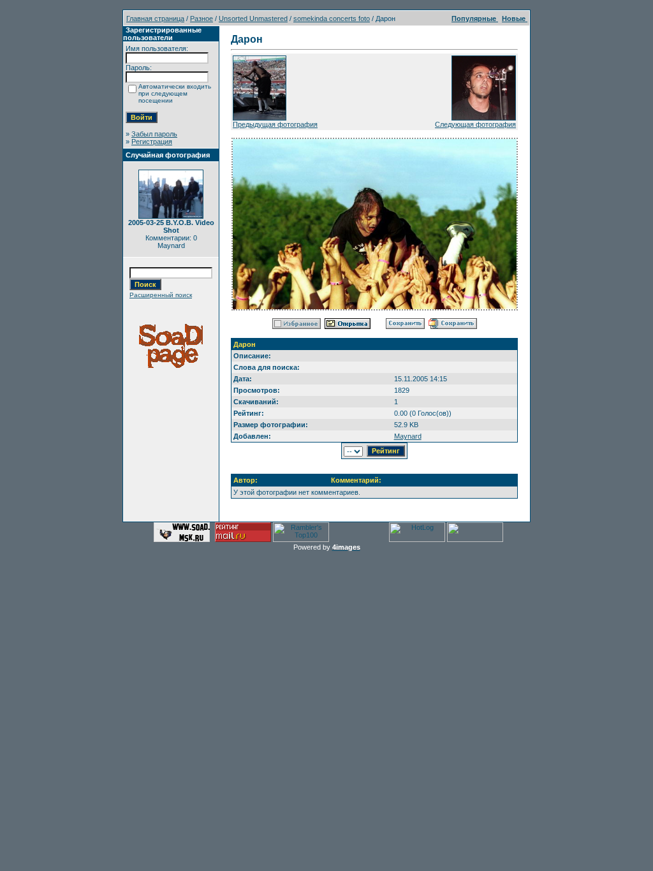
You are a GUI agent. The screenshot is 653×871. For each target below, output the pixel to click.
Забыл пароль (154, 134)
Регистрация (151, 141)
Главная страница (155, 18)
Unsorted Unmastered (253, 18)
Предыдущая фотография (275, 124)
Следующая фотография (475, 124)
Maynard (408, 436)
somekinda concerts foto (331, 18)
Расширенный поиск (160, 294)
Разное (201, 18)
